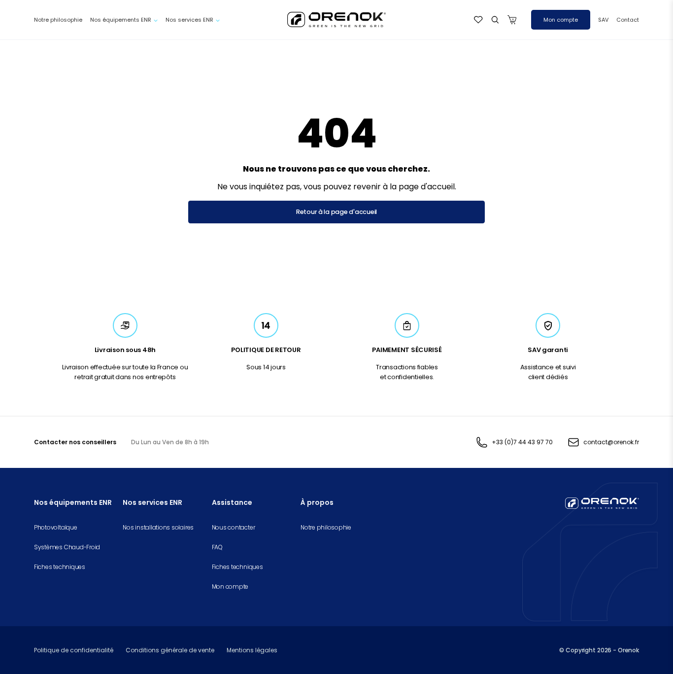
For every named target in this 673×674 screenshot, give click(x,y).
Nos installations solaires (158, 527)
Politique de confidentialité (73, 650)
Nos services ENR (189, 20)
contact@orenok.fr (611, 442)
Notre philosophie (58, 20)
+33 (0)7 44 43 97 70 (522, 442)
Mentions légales (252, 650)
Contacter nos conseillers (75, 442)
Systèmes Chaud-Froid (67, 547)
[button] (495, 20)
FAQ (217, 547)
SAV (603, 20)
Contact (627, 20)
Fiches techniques (59, 567)
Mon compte (560, 20)
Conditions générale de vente (170, 650)
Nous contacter (233, 527)
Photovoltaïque (55, 527)
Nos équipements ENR (120, 20)
